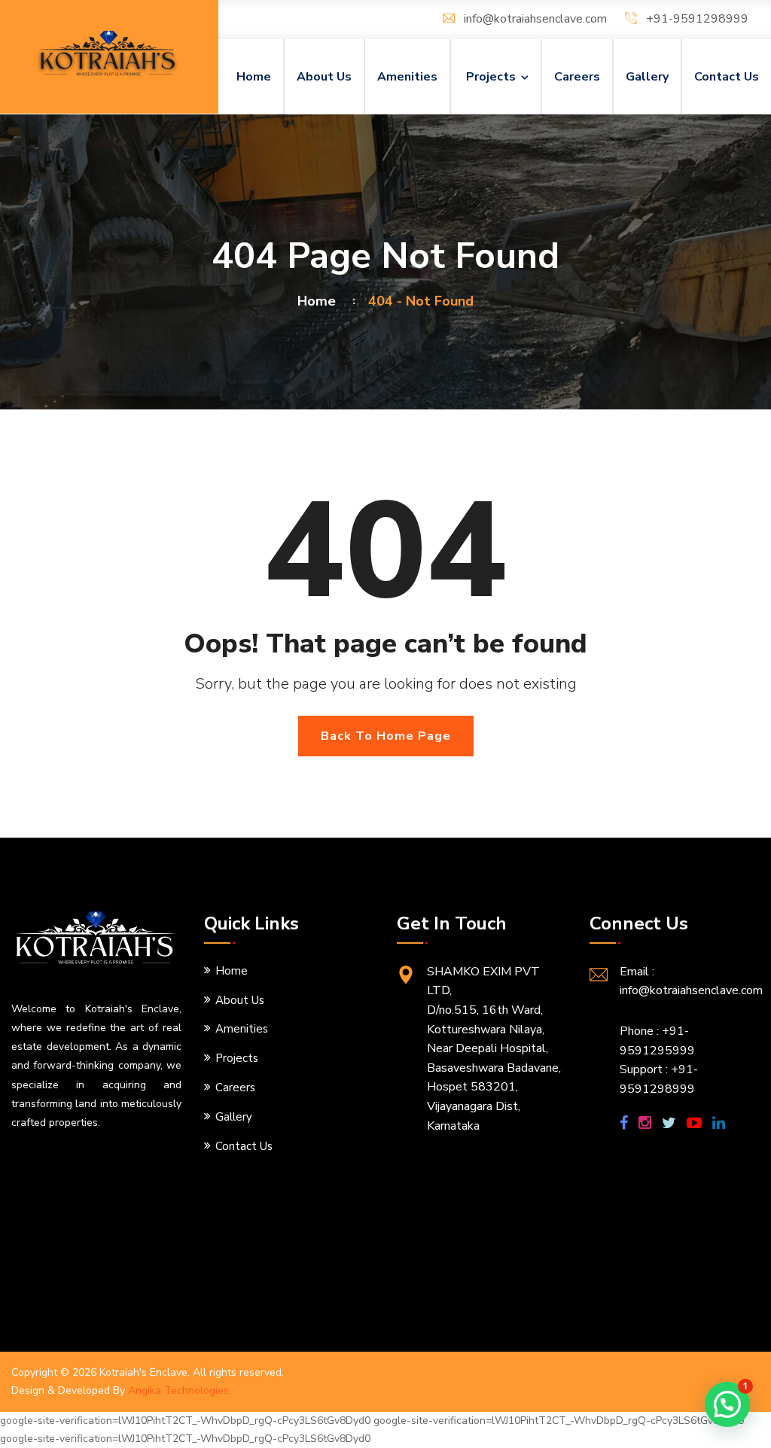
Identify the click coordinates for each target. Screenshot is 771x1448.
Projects (491, 76)
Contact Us (726, 76)
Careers (577, 76)
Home (253, 76)
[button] (727, 1404)
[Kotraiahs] (109, 54)
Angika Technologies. (179, 1390)
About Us (324, 76)
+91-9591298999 (697, 19)
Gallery (647, 76)
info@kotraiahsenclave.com (535, 19)
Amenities (407, 76)
